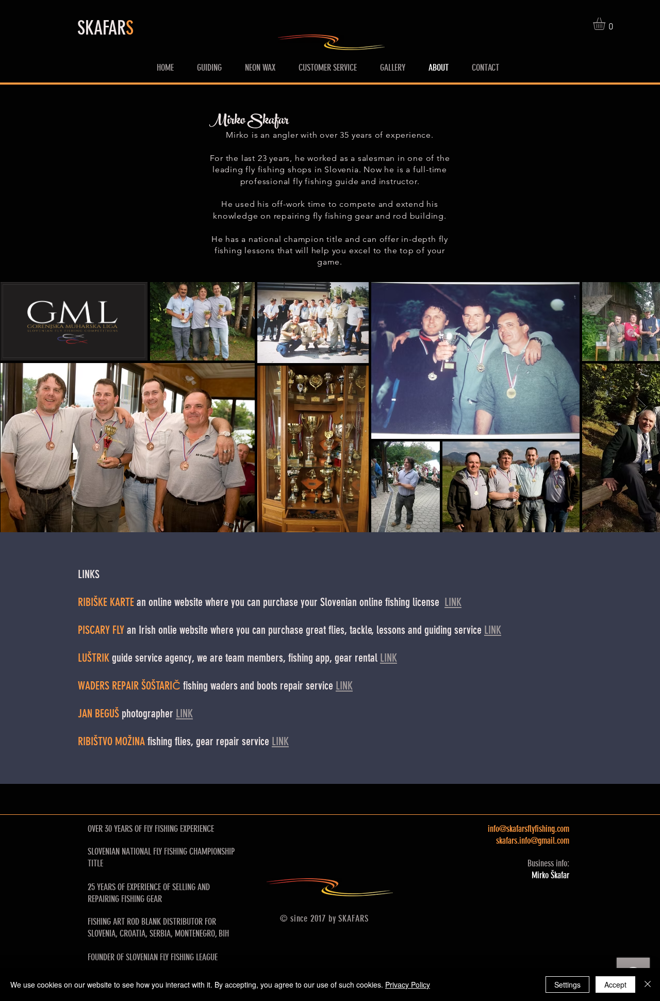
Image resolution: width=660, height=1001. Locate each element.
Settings (567, 984)
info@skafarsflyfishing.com (528, 828)
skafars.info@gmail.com (532, 840)
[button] (606, 24)
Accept (615, 984)
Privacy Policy (407, 984)
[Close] (647, 984)
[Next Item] (642, 407)
